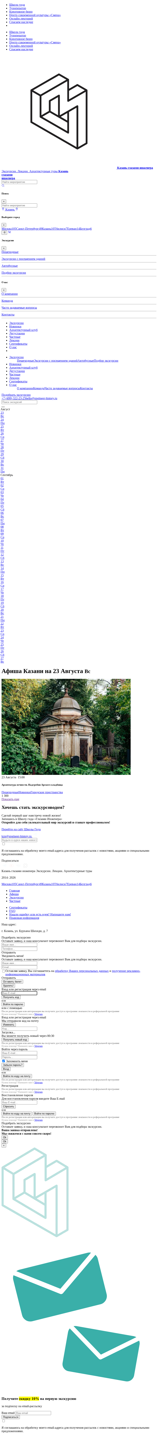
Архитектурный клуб (23, 330)
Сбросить (8, 1106)
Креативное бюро (21, 11)
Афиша (14, 894)
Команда (7, 300)
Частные (14, 336)
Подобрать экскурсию (16, 394)
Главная (14, 890)
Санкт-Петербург (29, 228)
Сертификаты (18, 343)
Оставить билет (12, 981)
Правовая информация (24, 917)
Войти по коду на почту (16, 1076)
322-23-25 (14, 398)
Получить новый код (15, 1039)
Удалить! (8, 985)
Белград (86, 228)
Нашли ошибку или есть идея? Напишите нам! (40, 914)
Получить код (11, 997)
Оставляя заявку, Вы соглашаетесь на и (72, 972)
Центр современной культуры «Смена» (35, 15)
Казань (48, 228)
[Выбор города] (16, 209)
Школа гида (17, 4)
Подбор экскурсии (14, 272)
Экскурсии (16, 323)
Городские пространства (47, 792)
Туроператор (17, 8)
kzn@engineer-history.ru (17, 836)
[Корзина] (9, 232)
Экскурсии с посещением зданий (23, 258)
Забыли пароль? (12, 1065)
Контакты (8, 314)
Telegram (38, 1014)
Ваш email (8, 1412)
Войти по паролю (13, 1004)
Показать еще (10, 799)
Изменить (8, 1024)
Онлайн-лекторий (21, 18)
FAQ (12, 911)
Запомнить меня (17, 1061)
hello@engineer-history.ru (41, 398)
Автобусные (10, 265)
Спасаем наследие (21, 22)
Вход (6, 1069)
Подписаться (10, 1417)
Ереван (73, 228)
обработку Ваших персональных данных (82, 971)
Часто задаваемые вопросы (19, 307)
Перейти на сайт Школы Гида (21, 829)
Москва (9, 228)
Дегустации (17, 333)
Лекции (14, 340)
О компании (10, 293)
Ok (4, 1137)
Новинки (15, 326)
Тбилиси (60, 228)
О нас (13, 347)
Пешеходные (10, 252)
